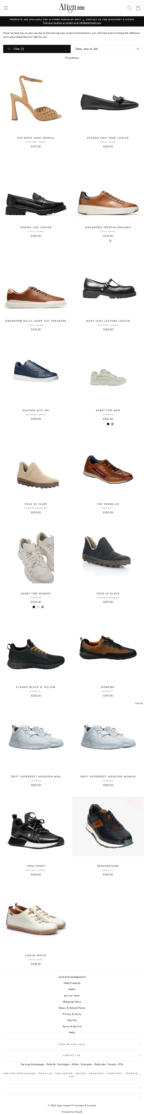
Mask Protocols (72, 983)
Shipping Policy (72, 1002)
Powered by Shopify (72, 1112)
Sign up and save (72, 1044)
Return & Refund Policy (72, 1008)
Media (72, 989)
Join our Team (72, 995)
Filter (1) (18, 49)
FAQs (72, 1032)
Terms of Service (72, 1026)
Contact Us (72, 1055)
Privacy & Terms (72, 1014)
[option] (72, 21)
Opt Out (71, 1020)
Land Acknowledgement (72, 977)
